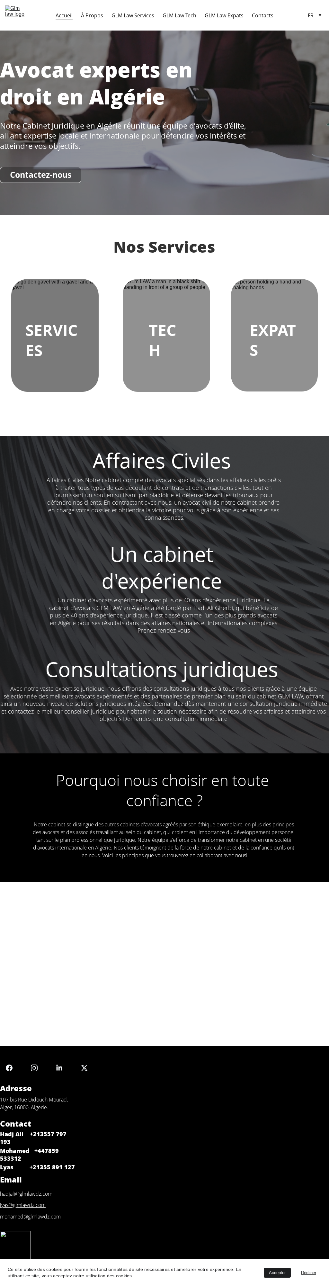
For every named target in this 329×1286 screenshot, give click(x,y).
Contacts (262, 15)
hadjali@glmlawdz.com (26, 1193)
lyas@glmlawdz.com (23, 1205)
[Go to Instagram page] (37, 1068)
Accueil (64, 15)
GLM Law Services (132, 15)
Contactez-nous (40, 174)
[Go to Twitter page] (84, 1068)
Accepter (277, 1272)
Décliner (308, 1272)
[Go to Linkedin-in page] (62, 1068)
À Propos (92, 15)
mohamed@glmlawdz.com (30, 1216)
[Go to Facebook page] (12, 1068)
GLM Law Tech (179, 15)
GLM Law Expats (224, 15)
